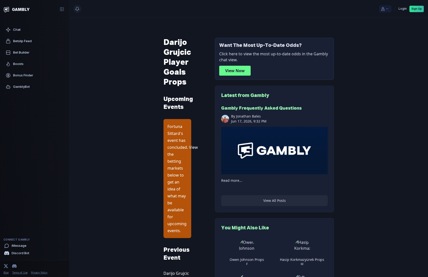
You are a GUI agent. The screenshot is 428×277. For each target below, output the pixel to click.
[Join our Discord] (14, 266)
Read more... (231, 180)
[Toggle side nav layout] (62, 9)
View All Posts (274, 200)
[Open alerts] (77, 9)
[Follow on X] (5, 266)
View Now (235, 70)
